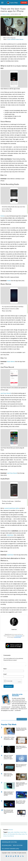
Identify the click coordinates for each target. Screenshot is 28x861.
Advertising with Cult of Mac (9, 842)
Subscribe (23, 2)
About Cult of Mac (18, 845)
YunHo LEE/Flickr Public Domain (15, 39)
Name (5, 668)
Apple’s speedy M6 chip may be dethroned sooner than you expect (21, 784)
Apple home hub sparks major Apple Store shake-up (8, 774)
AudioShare (10, 535)
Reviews (11, 829)
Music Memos (11, 361)
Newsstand (12, 834)
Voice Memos (10, 836)
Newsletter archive (21, 719)
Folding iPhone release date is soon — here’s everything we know (9, 738)
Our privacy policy (6, 845)
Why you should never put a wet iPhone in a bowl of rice (21, 765)
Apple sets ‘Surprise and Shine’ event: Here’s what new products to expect (8, 757)
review (23, 834)
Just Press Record (6, 393)
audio (12, 832)
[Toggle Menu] (2, 2)
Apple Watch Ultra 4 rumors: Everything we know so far (21, 747)
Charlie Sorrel (6, 14)
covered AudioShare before (11, 508)
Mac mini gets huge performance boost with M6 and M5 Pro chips (8, 812)
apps (9, 832)
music (21, 832)
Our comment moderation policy (10, 848)
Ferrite (2, 216)
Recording (18, 834)
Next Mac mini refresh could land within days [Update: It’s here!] (21, 729)
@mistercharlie (19, 635)
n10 (8, 834)
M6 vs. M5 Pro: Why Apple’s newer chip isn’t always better (20, 802)
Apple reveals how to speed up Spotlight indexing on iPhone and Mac (9, 793)
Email (5, 674)
